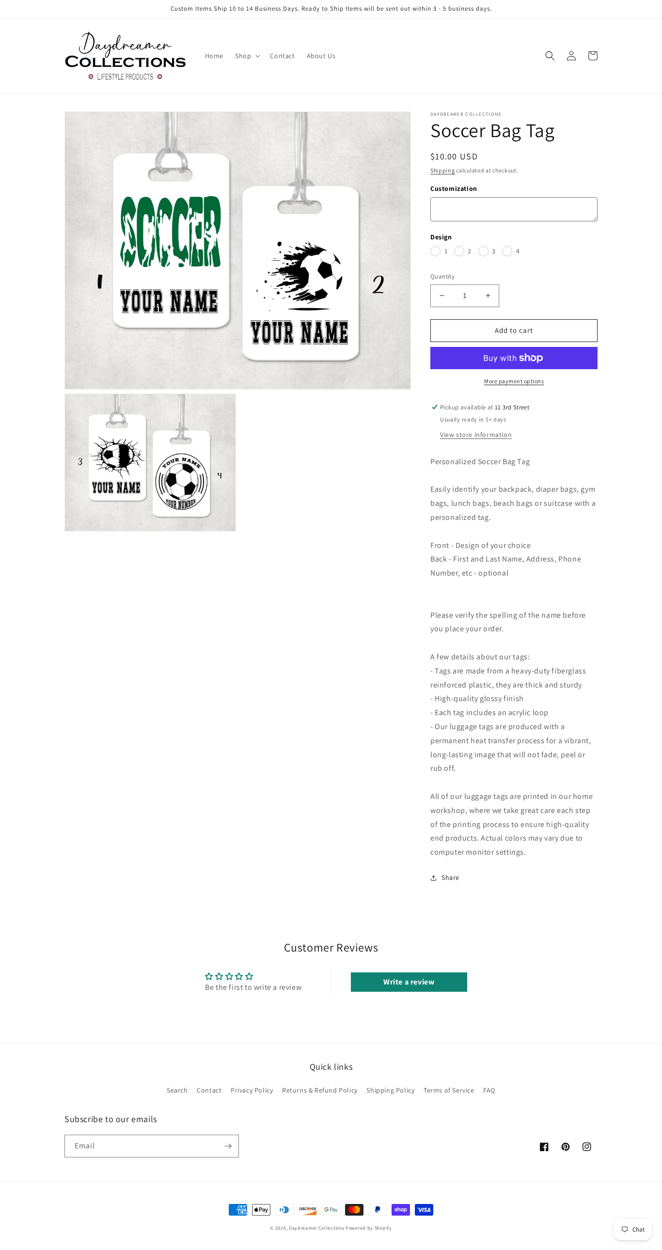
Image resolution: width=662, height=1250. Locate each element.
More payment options (514, 381)
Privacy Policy (252, 1090)
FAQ (489, 1090)
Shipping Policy (390, 1090)
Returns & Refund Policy (320, 1090)
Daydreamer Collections (316, 1228)
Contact (209, 1090)
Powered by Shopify (369, 1228)
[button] (246, 56)
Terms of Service (449, 1090)
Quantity (442, 276)
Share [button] (450, 877)
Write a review (408, 982)
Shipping (442, 170)
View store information (476, 434)
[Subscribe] (227, 1146)
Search (177, 1090)
